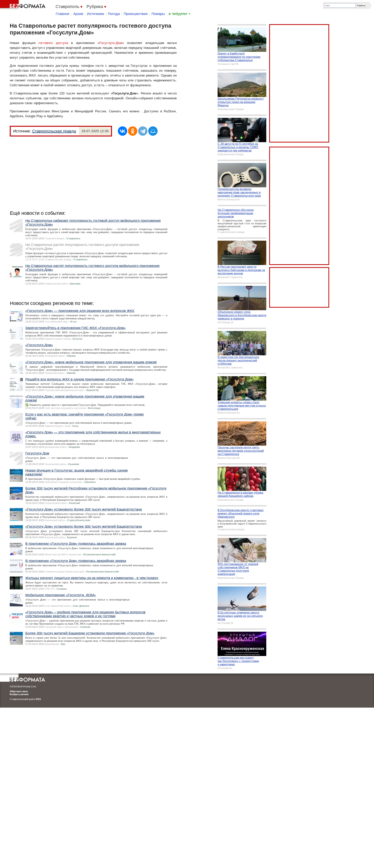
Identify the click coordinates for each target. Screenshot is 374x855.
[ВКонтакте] (122, 131)
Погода (114, 14)
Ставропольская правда (54, 131)
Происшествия (136, 14)
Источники (95, 14)
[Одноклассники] (132, 131)
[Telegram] (142, 131)
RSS (38, 699)
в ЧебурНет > (180, 14)
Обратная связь (19, 691)
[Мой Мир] (153, 131)
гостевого (45, 43)
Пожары (158, 14)
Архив (78, 14)
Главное (62, 14)
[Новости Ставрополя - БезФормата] (23, 5)
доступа (62, 43)
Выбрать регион (19, 694)
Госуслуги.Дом (110, 43)
